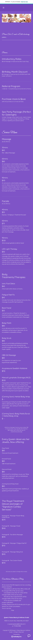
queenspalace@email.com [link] (17, 624)
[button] (3, 7)
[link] (16, 636)
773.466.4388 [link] (17, 626)
